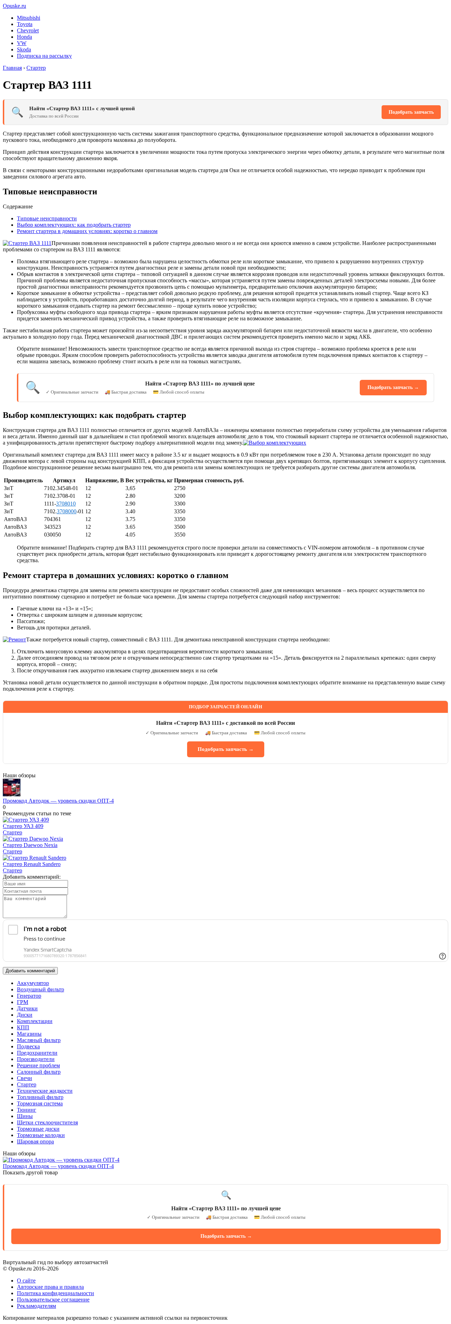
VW (21, 43)
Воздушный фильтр (40, 989)
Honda (24, 37)
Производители (36, 1059)
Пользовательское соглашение (53, 1300)
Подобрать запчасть (411, 112)
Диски (24, 1015)
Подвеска (28, 1046)
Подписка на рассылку (44, 56)
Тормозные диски (38, 1129)
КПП (23, 1027)
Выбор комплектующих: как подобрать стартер (74, 225)
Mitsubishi (28, 18)
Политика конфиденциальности (55, 1293)
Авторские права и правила (50, 1287)
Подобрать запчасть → (393, 387)
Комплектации (34, 1021)
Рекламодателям (36, 1306)
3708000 (66, 511)
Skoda (24, 49)
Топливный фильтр (40, 1097)
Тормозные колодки (41, 1135)
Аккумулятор (33, 983)
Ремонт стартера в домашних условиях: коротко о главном (87, 231)
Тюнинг (26, 1110)
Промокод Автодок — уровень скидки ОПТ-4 (58, 801)
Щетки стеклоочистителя (47, 1122)
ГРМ (22, 1002)
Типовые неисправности (47, 218)
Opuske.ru (14, 6)
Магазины (29, 1034)
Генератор (29, 996)
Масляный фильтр (39, 1040)
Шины (25, 1116)
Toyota (24, 24)
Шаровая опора (35, 1141)
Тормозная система (40, 1103)
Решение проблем (38, 1065)
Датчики (27, 1008)
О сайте (26, 1281)
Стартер (12, 832)
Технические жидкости (45, 1091)
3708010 (66, 504)
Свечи (24, 1078)
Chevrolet (28, 30)
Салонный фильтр (39, 1072)
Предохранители (37, 1053)
